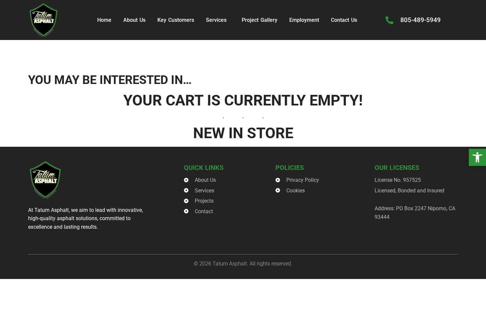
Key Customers (175, 20)
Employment (304, 20)
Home (104, 20)
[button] (477, 157)
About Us (134, 20)
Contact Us (344, 20)
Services (216, 20)
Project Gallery (259, 20)
